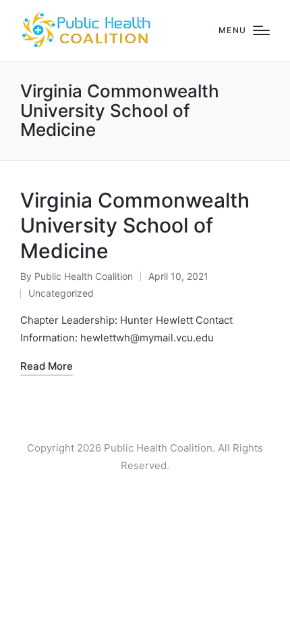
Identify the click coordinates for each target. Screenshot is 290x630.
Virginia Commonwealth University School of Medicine (135, 225)
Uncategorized (61, 293)
